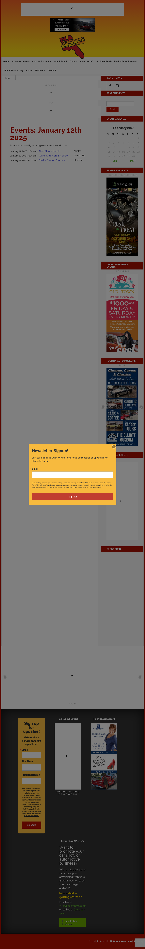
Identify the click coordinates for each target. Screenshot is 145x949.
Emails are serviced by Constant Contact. (87, 487)
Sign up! (72, 496)
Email (35, 468)
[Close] (114, 446)
